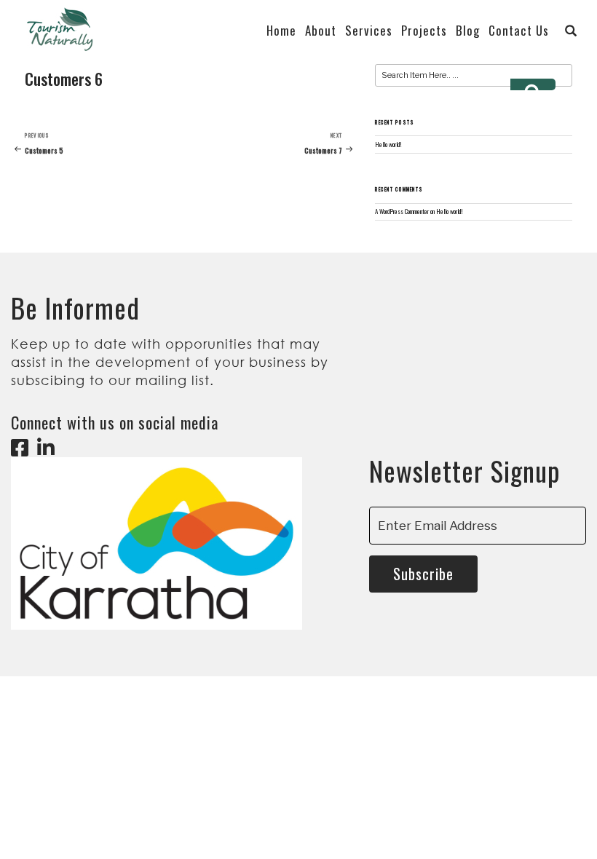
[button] (571, 30)
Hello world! (388, 144)
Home (281, 30)
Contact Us (519, 30)
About (320, 30)
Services (368, 30)
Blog (468, 30)
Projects (424, 30)
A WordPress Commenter (402, 211)
